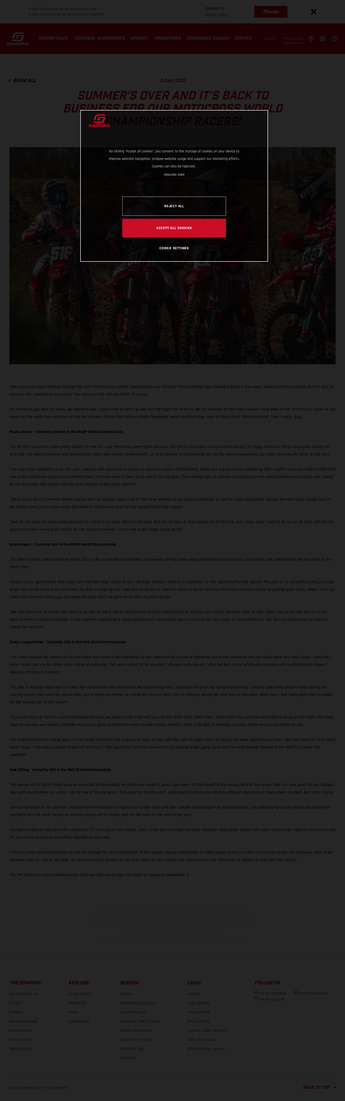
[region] (174, 185)
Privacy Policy (170, 174)
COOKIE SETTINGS (174, 248)
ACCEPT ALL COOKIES (174, 228)
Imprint (181, 174)
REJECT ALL (174, 206)
